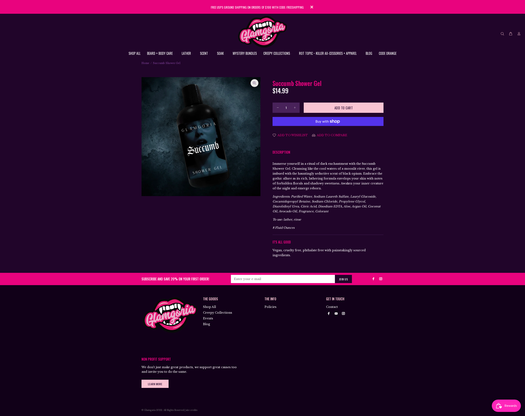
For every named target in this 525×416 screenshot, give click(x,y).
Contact (332, 307)
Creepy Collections (217, 312)
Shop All (209, 307)
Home (145, 63)
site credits (191, 410)
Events (208, 318)
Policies (270, 307)
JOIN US (343, 279)
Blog (206, 324)
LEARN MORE (155, 384)
